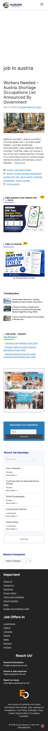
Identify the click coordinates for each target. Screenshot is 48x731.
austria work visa (11, 177)
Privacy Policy (9, 593)
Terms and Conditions (13, 597)
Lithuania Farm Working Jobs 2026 (21, 343)
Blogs (6, 605)
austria (10, 173)
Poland (6, 636)
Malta (6, 639)
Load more (24, 539)
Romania (7, 643)
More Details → (11, 475)
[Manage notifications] (42, 726)
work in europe (23, 180)
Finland (6, 628)
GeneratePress (24, 727)
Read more (20, 163)
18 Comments (13, 184)
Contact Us (8, 585)
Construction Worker (16, 509)
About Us (7, 581)
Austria (10, 170)
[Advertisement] (24, 34)
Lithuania (7, 632)
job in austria (27, 177)
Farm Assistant (13, 468)
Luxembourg (9, 624)
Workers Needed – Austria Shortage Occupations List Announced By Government (21, 92)
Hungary (7, 647)
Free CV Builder (10, 601)
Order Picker (12, 522)
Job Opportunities (22, 170)
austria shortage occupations (27, 173)
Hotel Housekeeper (15, 496)
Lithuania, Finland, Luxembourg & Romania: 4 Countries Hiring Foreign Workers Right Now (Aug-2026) (26, 309)
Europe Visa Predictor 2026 (16, 609)
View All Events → (10, 337)
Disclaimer (8, 589)
